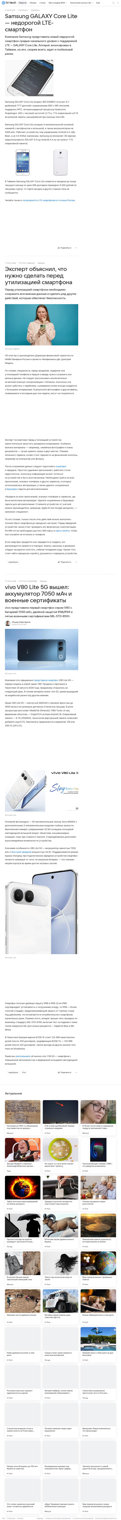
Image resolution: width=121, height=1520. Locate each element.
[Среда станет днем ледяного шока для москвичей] (60, 1345)
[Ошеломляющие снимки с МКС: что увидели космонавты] (98, 1155)
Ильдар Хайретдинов (21, 622)
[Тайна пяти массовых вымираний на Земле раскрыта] (22, 1193)
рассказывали (23, 1056)
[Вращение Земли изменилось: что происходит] (98, 1420)
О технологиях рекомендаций (83, 1518)
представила (41, 680)
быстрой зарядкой (21, 852)
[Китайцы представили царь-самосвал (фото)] (60, 1307)
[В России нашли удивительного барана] (60, 1231)
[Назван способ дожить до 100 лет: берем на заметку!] (22, 1458)
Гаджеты (41, 263)
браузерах (12, 489)
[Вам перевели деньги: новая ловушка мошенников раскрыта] (98, 1496)
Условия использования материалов (58, 1518)
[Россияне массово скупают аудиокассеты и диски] (22, 1382)
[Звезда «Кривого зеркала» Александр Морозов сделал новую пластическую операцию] (22, 1155)
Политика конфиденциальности (106, 1518)
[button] (29, 78)
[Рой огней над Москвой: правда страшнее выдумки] (60, 1118)
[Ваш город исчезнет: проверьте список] (98, 1269)
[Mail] (3, 3)
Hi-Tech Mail (32, 581)
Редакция (40, 1518)
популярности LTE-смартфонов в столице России (49, 200)
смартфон (61, 466)
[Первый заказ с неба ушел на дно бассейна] (98, 1345)
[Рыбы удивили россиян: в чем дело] (22, 1345)
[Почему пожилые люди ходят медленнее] (60, 1420)
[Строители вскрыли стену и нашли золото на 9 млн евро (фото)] (22, 1420)
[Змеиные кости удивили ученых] (22, 1307)
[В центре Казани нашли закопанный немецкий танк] (22, 1269)
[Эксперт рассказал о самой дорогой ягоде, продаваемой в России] (98, 1458)
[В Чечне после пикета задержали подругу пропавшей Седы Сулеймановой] (98, 1118)
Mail (3, 1518)
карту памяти (62, 530)
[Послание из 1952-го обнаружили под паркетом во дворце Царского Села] (22, 1118)
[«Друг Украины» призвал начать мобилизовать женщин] (60, 1496)
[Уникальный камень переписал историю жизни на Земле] (98, 1231)
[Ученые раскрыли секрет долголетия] (98, 1193)
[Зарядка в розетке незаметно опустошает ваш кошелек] (60, 1193)
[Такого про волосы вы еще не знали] (60, 1269)
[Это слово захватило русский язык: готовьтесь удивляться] (22, 1496)
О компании (11, 1518)
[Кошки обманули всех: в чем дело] (98, 1307)
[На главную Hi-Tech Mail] (10, 3)
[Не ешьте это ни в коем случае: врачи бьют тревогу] (60, 1155)
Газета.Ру (31, 263)
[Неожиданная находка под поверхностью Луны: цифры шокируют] (60, 1458)
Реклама (20, 1518)
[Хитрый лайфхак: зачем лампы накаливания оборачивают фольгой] (60, 1382)
